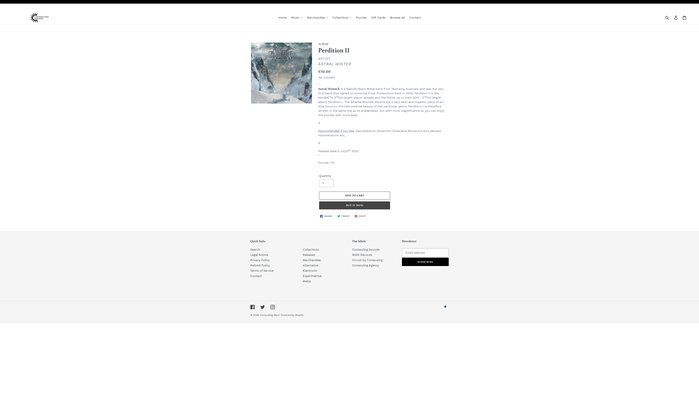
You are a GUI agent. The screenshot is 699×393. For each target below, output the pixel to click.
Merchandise (312, 260)
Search (255, 249)
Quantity (325, 176)
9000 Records (362, 255)
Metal (307, 281)
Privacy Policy (260, 260)
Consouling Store (270, 315)
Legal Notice (259, 255)
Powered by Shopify (292, 315)
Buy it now (354, 205)
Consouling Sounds (366, 249)
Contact (256, 276)
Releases (309, 255)
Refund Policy (260, 265)
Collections (311, 249)
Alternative (310, 265)
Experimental (312, 276)
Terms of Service (262, 270)
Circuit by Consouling (367, 260)
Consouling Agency (365, 265)
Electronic (310, 270)
